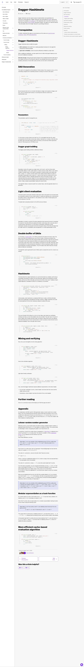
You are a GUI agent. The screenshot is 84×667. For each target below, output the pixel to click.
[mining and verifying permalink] (17, 338)
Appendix (65, 30)
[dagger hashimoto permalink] (17, 41)
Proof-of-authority (7, 54)
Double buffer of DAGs (68, 22)
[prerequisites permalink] (17, 30)
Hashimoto (66, 24)
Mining (6, 44)
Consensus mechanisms (7, 37)
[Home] (2, 2)
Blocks (4, 25)
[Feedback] (81, 664)
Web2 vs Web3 (6, 18)
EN (78, 2)
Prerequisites (66, 10)
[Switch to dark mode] (71, 2)
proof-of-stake (31, 22)
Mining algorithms (7, 47)
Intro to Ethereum (6, 11)
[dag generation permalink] (17, 67)
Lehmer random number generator (70, 32)
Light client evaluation (68, 20)
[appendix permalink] (17, 409)
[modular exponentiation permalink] (17, 493)
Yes (22, 567)
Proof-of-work (6, 42)
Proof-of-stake (6, 40)
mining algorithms (32, 34)
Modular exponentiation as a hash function (72, 34)
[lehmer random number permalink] (17, 422)
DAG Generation (67, 14)
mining (25, 34)
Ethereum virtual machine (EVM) (6, 28)
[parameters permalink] (17, 115)
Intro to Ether (5, 14)
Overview (4, 7)
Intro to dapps (5, 16)
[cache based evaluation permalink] (17, 528)
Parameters (66, 16)
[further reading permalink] (17, 399)
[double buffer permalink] (17, 233)
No (28, 567)
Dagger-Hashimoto (9, 50)
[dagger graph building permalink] (17, 146)
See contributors (30, 553)
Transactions (5, 23)
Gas (3, 31)
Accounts (4, 20)
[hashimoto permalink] (17, 273)
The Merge (32, 20)
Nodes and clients (6, 33)
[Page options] (24, 14)
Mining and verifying (67, 26)
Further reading (67, 28)
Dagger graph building (68, 18)
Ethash (7, 52)
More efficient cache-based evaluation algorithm (73, 36)
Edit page (28, 13)
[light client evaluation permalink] (17, 191)
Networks (4, 35)
